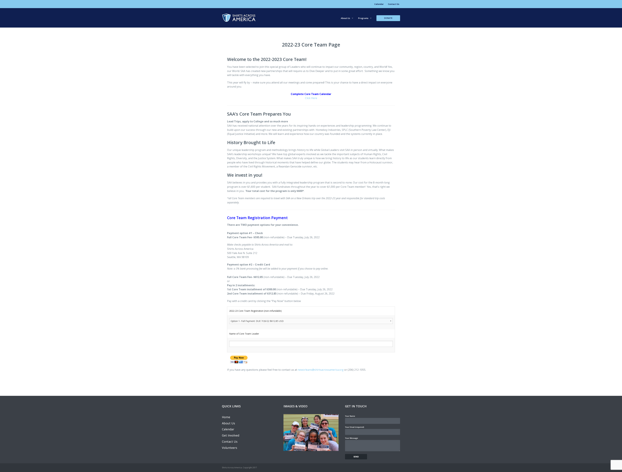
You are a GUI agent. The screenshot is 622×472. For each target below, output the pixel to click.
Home (226, 417)
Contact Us (393, 4)
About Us (345, 18)
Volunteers (229, 448)
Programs (363, 18)
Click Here (311, 98)
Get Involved (230, 435)
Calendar (379, 4)
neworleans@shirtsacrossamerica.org (321, 370)
